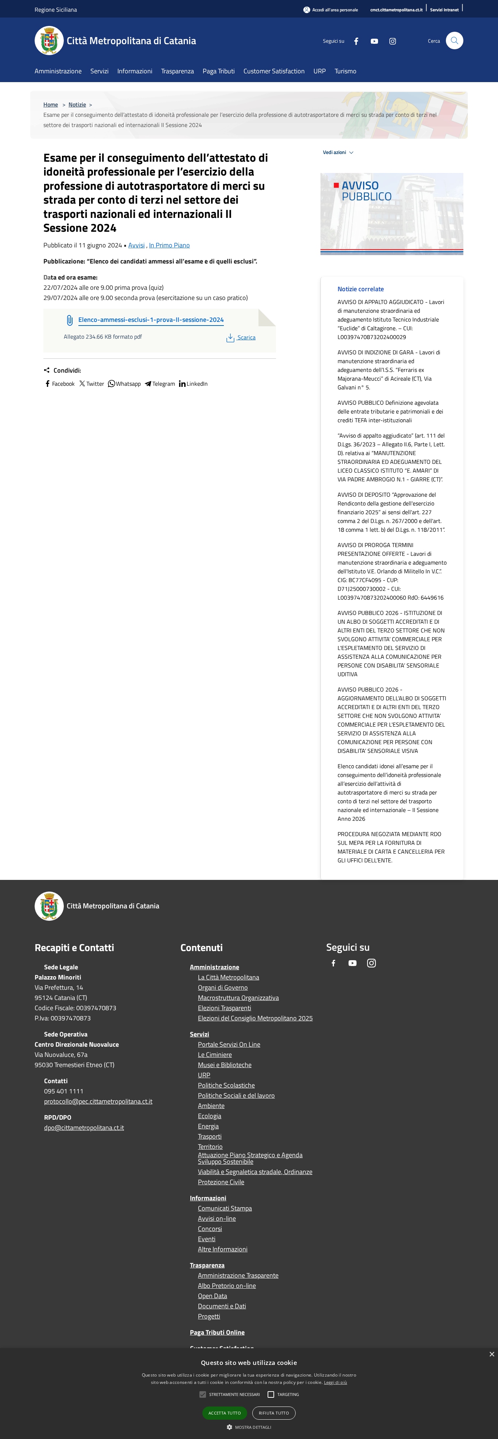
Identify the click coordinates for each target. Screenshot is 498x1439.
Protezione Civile (221, 1182)
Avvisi (136, 245)
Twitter (95, 383)
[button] (234, 1394)
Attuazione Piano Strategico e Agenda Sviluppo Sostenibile (250, 1158)
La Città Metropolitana (228, 977)
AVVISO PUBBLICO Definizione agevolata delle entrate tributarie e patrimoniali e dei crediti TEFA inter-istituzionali (390, 411)
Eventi (206, 1239)
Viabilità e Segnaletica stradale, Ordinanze (255, 1172)
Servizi (199, 1034)
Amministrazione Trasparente (238, 1275)
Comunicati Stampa (225, 1208)
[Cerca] (454, 40)
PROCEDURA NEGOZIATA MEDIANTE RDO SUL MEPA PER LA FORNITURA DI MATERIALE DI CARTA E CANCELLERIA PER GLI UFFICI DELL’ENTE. (391, 847)
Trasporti (210, 1136)
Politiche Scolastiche (226, 1085)
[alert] (249, 1393)
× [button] (491, 1354)
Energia (208, 1126)
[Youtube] (371, 40)
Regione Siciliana (56, 9)
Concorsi (210, 1229)
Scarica (246, 337)
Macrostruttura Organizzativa (238, 997)
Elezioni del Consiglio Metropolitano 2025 (255, 1018)
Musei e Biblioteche (225, 1065)
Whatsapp (128, 383)
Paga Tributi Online (217, 1332)
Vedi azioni (335, 152)
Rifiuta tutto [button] (274, 1413)
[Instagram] (389, 40)
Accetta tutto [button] (225, 1413)
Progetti (209, 1316)
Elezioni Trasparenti (224, 1008)
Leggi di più (335, 1382)
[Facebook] (353, 40)
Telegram (163, 383)
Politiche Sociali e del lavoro (236, 1095)
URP (204, 1075)
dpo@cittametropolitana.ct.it (84, 1127)
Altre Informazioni (223, 1249)
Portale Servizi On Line (229, 1044)
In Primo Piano (169, 245)
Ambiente (211, 1106)
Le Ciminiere (215, 1054)
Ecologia (209, 1116)
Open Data (212, 1296)
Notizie (77, 104)
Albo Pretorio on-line (227, 1285)
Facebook (63, 383)
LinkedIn (197, 383)
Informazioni (208, 1198)
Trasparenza (207, 1265)
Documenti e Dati (222, 1306)
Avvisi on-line (217, 1218)
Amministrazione (214, 967)
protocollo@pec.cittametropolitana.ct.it (98, 1101)
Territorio (210, 1146)
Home (50, 104)
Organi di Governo (223, 987)
